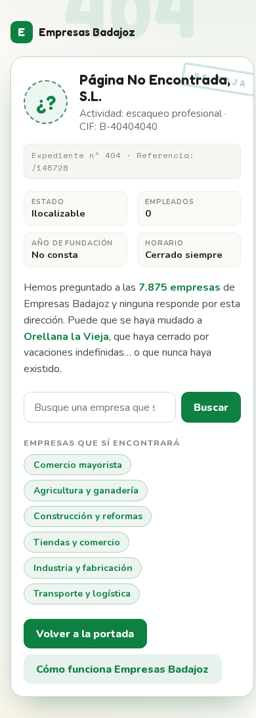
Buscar (211, 407)
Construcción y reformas (87, 516)
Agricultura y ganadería (86, 490)
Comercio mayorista (77, 465)
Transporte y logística (82, 593)
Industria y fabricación (83, 568)
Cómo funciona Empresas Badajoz (122, 669)
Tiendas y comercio (76, 542)
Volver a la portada (85, 634)
